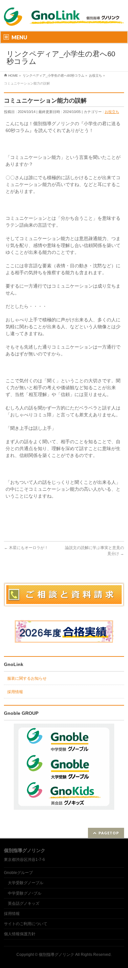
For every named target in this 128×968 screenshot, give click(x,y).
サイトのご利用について (25, 923)
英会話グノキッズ (23, 903)
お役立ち (112, 112)
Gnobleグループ (18, 872)
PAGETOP (108, 833)
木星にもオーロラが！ (26, 547)
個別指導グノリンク (56, 954)
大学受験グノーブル (25, 883)
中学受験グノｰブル (24, 893)
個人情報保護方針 (19, 934)
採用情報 (15, 692)
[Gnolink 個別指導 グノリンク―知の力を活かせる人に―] (64, 22)
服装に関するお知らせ (27, 678)
